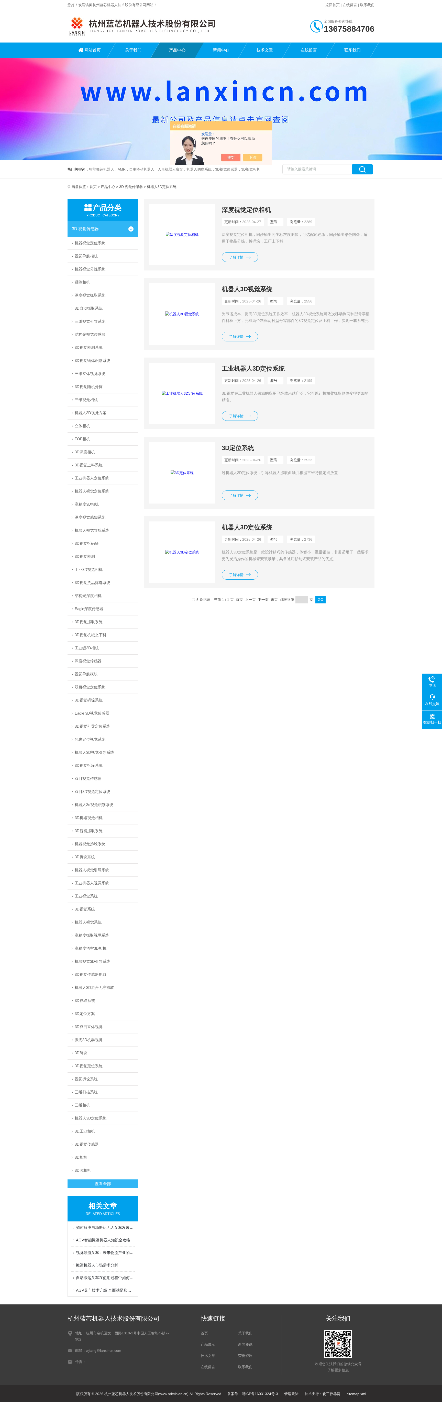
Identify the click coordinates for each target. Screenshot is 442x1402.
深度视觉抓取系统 (90, 295)
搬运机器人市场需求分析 (97, 1265)
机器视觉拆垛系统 (90, 844)
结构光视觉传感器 (90, 334)
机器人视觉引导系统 (92, 870)
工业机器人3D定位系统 (253, 368)
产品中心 (177, 50)
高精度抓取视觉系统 (92, 935)
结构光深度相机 (88, 595)
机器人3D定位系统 (90, 1118)
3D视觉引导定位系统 (92, 726)
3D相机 (81, 1157)
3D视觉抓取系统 (89, 622)
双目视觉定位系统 (90, 687)
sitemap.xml (356, 1394)
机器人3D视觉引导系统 (94, 752)
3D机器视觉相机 (89, 817)
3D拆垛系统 (85, 857)
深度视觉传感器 (88, 661)
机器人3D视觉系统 (247, 289)
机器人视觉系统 (88, 922)
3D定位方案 (85, 1013)
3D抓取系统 (85, 1000)
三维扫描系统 (86, 1092)
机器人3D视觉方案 (90, 413)
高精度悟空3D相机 (90, 948)
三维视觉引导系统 (90, 321)
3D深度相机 (85, 452)
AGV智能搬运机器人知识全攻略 (103, 1240)
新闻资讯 (245, 1344)
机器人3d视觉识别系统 (94, 804)
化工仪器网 (331, 1394)
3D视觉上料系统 (89, 465)
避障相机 (82, 282)
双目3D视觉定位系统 (92, 791)
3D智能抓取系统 (89, 831)
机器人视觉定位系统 (92, 491)
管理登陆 (291, 1394)
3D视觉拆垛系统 (89, 765)
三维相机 (82, 1105)
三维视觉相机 (86, 399)
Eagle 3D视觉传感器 (92, 713)
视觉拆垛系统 (86, 1079)
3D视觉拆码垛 (87, 543)
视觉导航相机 (86, 256)
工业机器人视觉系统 (92, 883)
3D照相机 (83, 1170)
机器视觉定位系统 (90, 243)
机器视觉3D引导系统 (92, 961)
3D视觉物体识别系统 (92, 360)
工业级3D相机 (87, 648)
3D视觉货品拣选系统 (92, 582)
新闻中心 (221, 50)
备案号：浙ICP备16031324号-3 (252, 1394)
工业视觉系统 (86, 896)
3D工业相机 (85, 1131)
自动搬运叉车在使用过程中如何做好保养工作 (105, 1277)
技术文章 (265, 50)
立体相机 (82, 426)
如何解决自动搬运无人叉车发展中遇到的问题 (105, 1227)
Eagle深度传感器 (89, 608)
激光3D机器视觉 (89, 1040)
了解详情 (236, 257)
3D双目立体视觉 (89, 1026)
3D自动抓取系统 (89, 308)
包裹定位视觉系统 (90, 739)
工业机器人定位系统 (92, 478)
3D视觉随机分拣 (89, 386)
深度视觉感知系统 (90, 517)
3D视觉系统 (85, 909)
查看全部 (103, 1183)
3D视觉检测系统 (89, 347)
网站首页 (92, 50)
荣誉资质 (245, 1356)
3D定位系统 (238, 447)
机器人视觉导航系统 (92, 530)
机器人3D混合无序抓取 (94, 987)
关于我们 (133, 50)
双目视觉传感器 (88, 778)
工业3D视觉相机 (89, 569)
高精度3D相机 (87, 504)
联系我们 (367, 5)
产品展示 (208, 1344)
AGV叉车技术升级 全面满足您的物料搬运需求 (105, 1290)
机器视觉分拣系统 (90, 269)
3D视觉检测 (85, 556)
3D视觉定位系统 (89, 1066)
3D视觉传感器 (87, 1144)
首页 (93, 187)
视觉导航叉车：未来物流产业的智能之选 (105, 1252)
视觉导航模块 (86, 674)
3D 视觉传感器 (131, 187)
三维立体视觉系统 (90, 373)
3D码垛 (81, 1053)
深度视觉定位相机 (246, 209)
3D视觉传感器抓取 (90, 974)
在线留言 (350, 5)
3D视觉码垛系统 (89, 700)
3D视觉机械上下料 (90, 635)
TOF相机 (82, 439)
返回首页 (332, 5)
